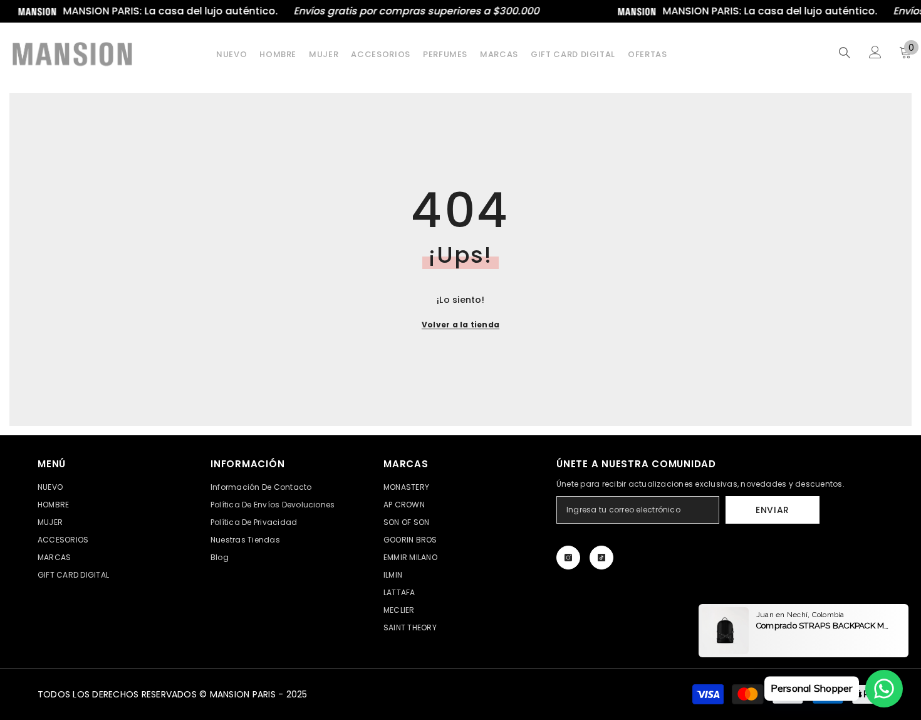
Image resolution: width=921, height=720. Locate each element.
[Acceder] (875, 52)
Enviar (772, 510)
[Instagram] (568, 557)
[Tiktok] (601, 557)
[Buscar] (844, 52)
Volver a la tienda (460, 324)
